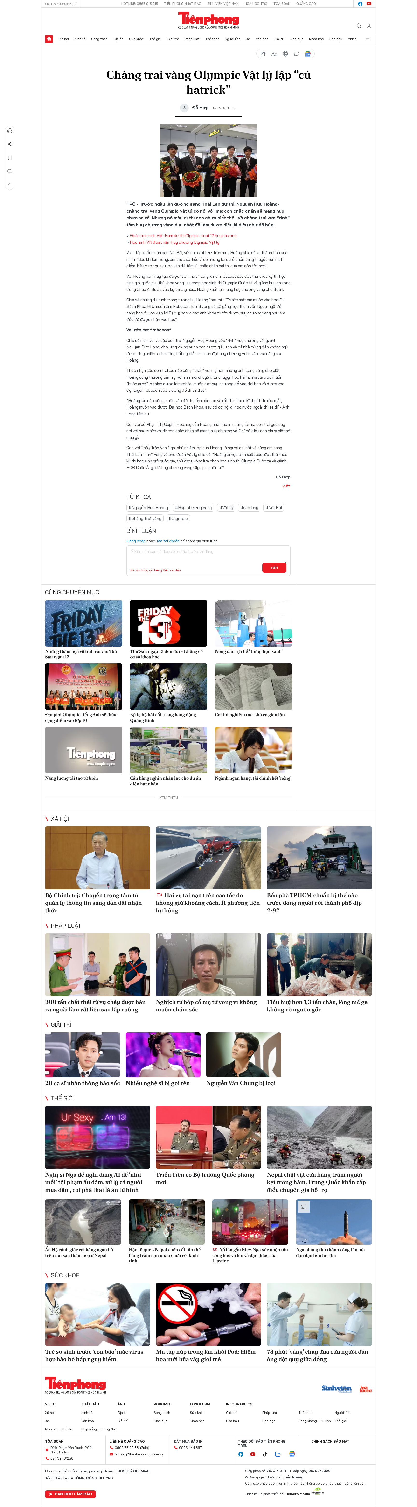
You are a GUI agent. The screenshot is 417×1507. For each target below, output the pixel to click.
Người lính (233, 39)
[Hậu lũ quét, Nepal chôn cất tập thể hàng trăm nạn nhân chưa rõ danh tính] (167, 1222)
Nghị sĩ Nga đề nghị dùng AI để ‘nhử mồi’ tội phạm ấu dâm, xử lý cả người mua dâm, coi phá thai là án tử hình (93, 1182)
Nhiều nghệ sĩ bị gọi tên (158, 1083)
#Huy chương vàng (193, 507)
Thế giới (155, 39)
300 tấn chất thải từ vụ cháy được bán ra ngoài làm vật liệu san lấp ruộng (95, 1005)
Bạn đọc (268, 1421)
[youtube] (369, 4)
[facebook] (360, 4)
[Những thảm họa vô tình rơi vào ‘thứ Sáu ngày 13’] (83, 623)
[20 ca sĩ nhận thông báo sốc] (82, 1054)
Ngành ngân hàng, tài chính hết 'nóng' (253, 778)
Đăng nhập (136, 541)
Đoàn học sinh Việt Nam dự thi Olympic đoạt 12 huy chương (183, 235)
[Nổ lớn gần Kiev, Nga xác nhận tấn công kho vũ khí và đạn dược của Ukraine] (250, 1222)
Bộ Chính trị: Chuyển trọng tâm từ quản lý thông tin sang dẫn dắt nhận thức (93, 902)
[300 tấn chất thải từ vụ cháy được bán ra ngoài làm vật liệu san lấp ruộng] (97, 964)
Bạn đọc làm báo (73, 1494)
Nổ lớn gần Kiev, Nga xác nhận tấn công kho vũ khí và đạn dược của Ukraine (250, 1255)
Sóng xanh (99, 39)
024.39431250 (61, 1458)
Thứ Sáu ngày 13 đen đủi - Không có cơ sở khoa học (166, 654)
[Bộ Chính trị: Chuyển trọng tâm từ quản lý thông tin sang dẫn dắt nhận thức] (97, 857)
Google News (308, 54)
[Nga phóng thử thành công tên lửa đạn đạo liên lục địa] (334, 1222)
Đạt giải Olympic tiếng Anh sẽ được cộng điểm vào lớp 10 (81, 717)
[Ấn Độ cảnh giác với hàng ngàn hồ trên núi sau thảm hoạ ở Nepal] (83, 1222)
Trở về (10, 185)
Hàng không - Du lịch (315, 1421)
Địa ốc (118, 39)
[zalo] (280, 1454)
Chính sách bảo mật (330, 1441)
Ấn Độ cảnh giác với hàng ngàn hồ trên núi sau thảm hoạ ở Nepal (79, 1252)
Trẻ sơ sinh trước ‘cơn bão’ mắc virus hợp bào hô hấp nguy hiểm (94, 1355)
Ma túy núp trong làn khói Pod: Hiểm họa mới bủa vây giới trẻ (206, 1355)
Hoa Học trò (256, 3)
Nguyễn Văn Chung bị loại (241, 1083)
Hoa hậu (335, 39)
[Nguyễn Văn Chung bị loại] (243, 1054)
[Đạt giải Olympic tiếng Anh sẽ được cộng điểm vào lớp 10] (83, 686)
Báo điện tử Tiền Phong (208, 20)
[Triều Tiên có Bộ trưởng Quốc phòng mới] (208, 1137)
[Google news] (294, 1454)
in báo (285, 54)
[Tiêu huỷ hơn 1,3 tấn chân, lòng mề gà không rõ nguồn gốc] (319, 964)
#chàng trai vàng (145, 518)
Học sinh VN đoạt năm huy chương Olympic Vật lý (174, 242)
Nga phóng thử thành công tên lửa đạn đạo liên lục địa (330, 1252)
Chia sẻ (10, 144)
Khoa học (316, 39)
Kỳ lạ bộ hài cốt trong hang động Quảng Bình (163, 717)
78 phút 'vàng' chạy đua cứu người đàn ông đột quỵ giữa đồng (317, 1355)
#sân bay (249, 507)
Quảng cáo (306, 3)
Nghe (10, 130)
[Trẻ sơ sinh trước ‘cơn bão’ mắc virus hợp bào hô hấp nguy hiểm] (97, 1314)
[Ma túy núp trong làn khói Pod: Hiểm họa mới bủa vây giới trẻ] (208, 1314)
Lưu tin (10, 158)
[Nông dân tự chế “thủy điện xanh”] (253, 623)
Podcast (162, 1404)
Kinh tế (80, 39)
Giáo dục (296, 39)
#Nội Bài (273, 507)
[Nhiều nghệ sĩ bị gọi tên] (163, 1054)
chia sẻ (263, 54)
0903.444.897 (190, 1447)
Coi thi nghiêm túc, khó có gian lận (250, 714)
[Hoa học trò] (366, 1389)
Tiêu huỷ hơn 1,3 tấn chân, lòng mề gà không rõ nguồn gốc (317, 1005)
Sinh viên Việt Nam (223, 3)
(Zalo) (144, 1447)
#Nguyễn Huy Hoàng (148, 507)
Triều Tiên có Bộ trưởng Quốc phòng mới (205, 1178)
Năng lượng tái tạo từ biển (71, 778)
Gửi (274, 568)
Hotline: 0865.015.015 (139, 3)
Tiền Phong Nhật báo (182, 3)
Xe (248, 39)
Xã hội (64, 39)
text (274, 54)
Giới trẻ (173, 39)
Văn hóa (262, 39)
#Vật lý (226, 507)
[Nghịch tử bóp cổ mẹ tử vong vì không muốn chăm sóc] (208, 964)
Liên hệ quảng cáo (127, 1441)
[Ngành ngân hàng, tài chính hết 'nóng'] (253, 750)
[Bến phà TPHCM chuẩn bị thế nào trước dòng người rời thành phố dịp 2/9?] (319, 857)
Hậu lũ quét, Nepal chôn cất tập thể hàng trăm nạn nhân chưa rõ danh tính (165, 1255)
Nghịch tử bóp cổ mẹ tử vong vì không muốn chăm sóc (206, 1005)
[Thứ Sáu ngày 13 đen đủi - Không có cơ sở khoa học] (168, 623)
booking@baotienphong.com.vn (139, 1454)
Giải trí (279, 39)
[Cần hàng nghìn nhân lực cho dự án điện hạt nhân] (168, 750)
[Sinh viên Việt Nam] (337, 1389)
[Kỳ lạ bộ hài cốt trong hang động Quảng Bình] (168, 686)
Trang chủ (49, 39)
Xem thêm (368, 39)
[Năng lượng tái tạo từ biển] (83, 750)
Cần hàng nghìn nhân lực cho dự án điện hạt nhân (165, 780)
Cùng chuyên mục (72, 592)
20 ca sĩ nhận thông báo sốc (82, 1083)
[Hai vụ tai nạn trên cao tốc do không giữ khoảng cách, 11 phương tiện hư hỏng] (208, 857)
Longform (200, 1404)
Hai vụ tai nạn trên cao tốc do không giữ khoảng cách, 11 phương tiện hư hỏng (208, 902)
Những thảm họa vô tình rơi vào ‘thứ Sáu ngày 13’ (81, 654)
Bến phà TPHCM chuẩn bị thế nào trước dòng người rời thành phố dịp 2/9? (314, 902)
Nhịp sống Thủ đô (58, 1429)
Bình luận (10, 171)
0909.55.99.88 (127, 1447)
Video (352, 39)
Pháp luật (192, 39)
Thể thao (212, 39)
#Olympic (178, 518)
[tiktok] (267, 1454)
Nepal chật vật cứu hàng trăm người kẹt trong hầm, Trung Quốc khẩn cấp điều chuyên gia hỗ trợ (316, 1182)
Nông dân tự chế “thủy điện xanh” (249, 651)
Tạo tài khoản (168, 541)
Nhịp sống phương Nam (99, 1429)
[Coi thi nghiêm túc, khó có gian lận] (253, 686)
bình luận (296, 54)
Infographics (239, 1404)
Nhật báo (90, 1404)
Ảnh (121, 1404)
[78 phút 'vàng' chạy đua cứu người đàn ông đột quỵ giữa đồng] (319, 1314)
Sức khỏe (136, 39)
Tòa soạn (281, 3)
